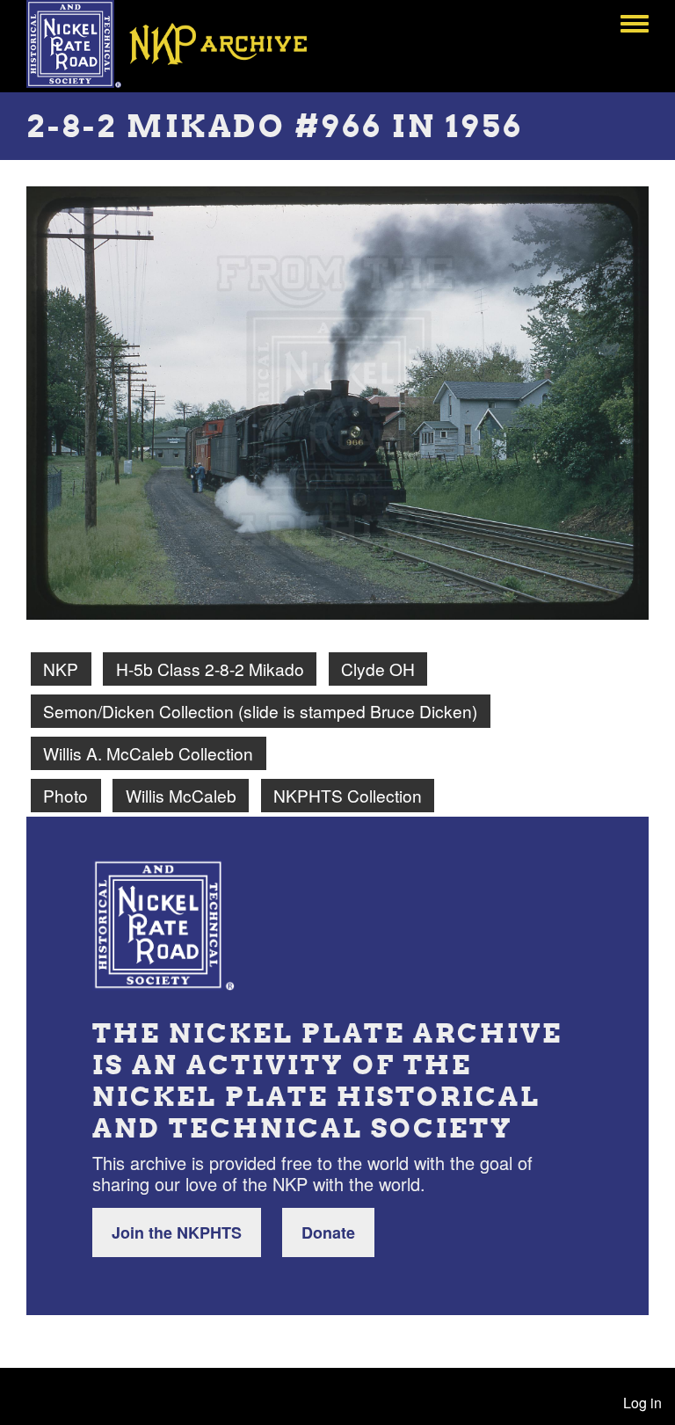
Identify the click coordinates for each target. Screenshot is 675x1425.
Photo (65, 795)
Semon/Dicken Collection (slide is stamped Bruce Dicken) (260, 711)
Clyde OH (378, 668)
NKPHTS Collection (347, 795)
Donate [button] (328, 1232)
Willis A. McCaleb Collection (148, 753)
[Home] (179, 44)
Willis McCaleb (181, 795)
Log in (642, 1402)
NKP (60, 668)
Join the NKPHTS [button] (177, 1232)
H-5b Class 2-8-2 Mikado (210, 668)
